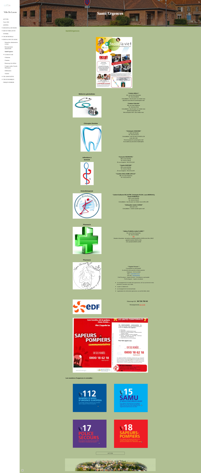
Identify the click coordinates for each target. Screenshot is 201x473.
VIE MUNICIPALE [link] (8, 36)
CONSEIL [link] (6, 33)
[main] (110, 13)
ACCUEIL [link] (6, 19)
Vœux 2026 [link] (6, 22)
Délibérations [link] (8, 70)
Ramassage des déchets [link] (10, 63)
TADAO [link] (7, 73)
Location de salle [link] (9, 54)
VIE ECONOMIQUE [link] (8, 79)
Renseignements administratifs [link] (9, 47)
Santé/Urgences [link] (9, 51)
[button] (199, 2)
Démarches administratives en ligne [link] (11, 43)
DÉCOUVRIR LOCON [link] (9, 31)
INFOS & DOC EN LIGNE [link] (10, 39)
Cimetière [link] (7, 60)
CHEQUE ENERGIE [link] (8, 82)
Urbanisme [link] (7, 57)
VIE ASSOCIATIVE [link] (8, 76)
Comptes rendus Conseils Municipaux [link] (11, 67)
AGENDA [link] (5, 25)
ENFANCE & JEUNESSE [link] (10, 28)
